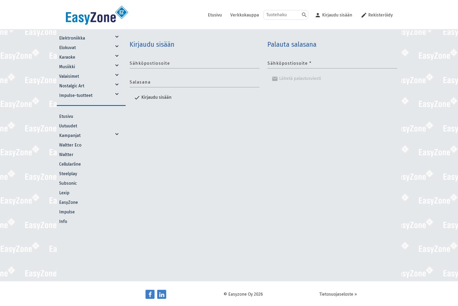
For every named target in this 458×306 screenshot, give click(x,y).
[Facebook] (150, 294)
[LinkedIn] (161, 294)
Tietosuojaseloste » (338, 294)
